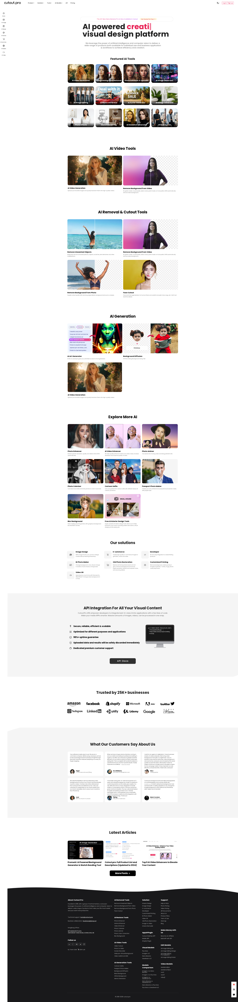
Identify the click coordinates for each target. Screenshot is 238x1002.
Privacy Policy (165, 916)
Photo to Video (119, 948)
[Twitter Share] (80, 944)
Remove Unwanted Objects (123, 903)
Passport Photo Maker (121, 968)
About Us (164, 913)
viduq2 (163, 977)
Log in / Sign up (228, 3)
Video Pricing (165, 908)
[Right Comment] (234, 994)
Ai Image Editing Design (168, 951)
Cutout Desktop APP (148, 936)
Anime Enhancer (119, 923)
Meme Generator (120, 978)
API (67, 3)
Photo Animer (118, 931)
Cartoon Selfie (119, 966)
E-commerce (146, 908)
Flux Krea (145, 951)
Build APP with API (166, 938)
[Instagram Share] (84, 944)
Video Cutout (118, 946)
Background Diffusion (121, 971)
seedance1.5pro (166, 970)
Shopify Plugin (146, 941)
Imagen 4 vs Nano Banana (148, 971)
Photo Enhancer (119, 921)
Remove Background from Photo (125, 908)
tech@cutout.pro (86, 917)
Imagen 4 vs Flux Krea (149, 975)
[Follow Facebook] (234, 989)
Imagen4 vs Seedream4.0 (146, 978)
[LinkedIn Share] (69, 944)
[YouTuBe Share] (76, 944)
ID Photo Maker (147, 916)
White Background (120, 976)
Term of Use (165, 918)
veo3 (162, 972)
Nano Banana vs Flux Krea (150, 985)
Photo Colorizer (119, 928)
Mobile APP (145, 938)
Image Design (146, 906)
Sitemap (163, 921)
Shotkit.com (147, 784)
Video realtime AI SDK (121, 956)
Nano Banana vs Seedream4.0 (147, 981)
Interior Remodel (147, 926)
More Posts (121, 873)
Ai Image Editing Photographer (166, 954)
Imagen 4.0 (146, 953)
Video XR (145, 918)
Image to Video (147, 923)
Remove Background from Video (124, 906)
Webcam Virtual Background (123, 953)
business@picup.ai (89, 921)
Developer (145, 911)
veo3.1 (163, 975)
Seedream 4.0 (146, 958)
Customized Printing (148, 913)
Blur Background (119, 936)
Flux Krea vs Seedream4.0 (150, 987)
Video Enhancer (119, 926)
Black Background (120, 973)
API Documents (166, 911)
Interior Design (147, 903)
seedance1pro (165, 967)
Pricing (72, 3)
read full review (126, 764)
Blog (162, 923)
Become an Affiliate (167, 936)
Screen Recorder (119, 951)
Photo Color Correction (121, 933)
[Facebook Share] (73, 944)
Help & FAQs (165, 903)
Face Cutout (118, 911)
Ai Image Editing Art (167, 948)
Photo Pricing (165, 906)
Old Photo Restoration (149, 921)
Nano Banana (146, 956)
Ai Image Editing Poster (168, 957)
